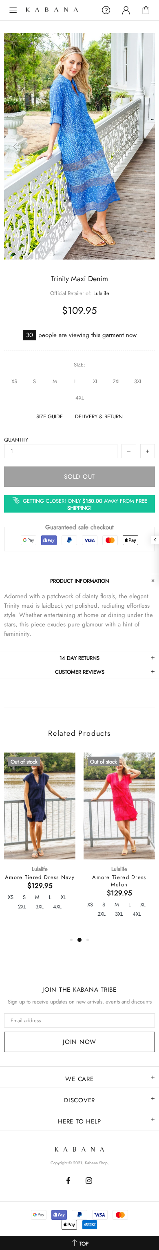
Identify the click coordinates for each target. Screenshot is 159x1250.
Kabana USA (58, 10)
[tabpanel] (40, 840)
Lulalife (101, 293)
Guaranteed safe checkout (79, 527)
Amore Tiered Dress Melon (119, 881)
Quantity (16, 439)
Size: (79, 364)
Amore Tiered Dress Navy (40, 877)
